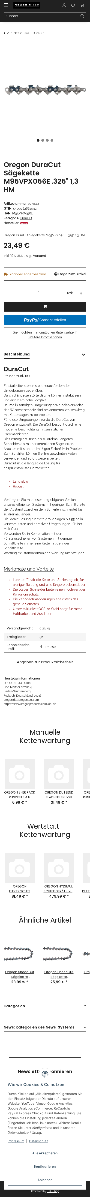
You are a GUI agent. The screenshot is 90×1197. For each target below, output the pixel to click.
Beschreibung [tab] (17, 354)
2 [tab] (42, 140)
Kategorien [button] (14, 1006)
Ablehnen (45, 1180)
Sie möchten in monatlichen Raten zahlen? (45, 335)
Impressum (16, 1141)
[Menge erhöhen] (81, 293)
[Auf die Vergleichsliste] (65, 57)
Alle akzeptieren (45, 1153)
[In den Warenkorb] (7, 45)
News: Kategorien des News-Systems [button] (39, 1027)
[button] (64, 5)
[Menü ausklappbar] (6, 3)
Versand (39, 255)
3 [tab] (47, 140)
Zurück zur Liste (18, 33)
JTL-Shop (53, 1191)
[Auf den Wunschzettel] (77, 57)
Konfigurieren (45, 1166)
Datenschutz (38, 1141)
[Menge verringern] (9, 293)
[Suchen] (82, 16)
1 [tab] (38, 140)
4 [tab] (52, 140)
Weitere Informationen (45, 337)
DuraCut (26, 218)
